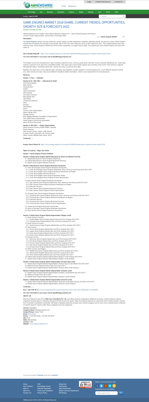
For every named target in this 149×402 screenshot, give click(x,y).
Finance (71, 12)
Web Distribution (65, 388)
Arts (41, 12)
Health (81, 12)
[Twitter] (101, 386)
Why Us (26, 388)
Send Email (32, 314)
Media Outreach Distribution (69, 390)
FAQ (38, 384)
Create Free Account (103, 2)
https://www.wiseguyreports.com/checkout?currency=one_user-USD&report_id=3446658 (67, 290)
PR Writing (62, 393)
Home (64, 6)
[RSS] (114, 386)
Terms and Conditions (45, 390)
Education (61, 12)
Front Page (31, 12)
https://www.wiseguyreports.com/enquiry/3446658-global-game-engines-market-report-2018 (73, 144)
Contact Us (118, 2)
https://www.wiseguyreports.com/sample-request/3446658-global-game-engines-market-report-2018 (75, 53)
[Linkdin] (105, 386)
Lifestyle (90, 12)
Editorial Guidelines (44, 388)
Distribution (63, 386)
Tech (99, 12)
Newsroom (72, 6)
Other (116, 12)
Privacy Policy (42, 393)
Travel (108, 12)
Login (89, 2)
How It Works (28, 386)
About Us (26, 390)
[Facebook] (97, 386)
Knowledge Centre (44, 386)
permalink (55, 375)
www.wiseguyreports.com (39, 324)
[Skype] (110, 386)
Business (50, 12)
